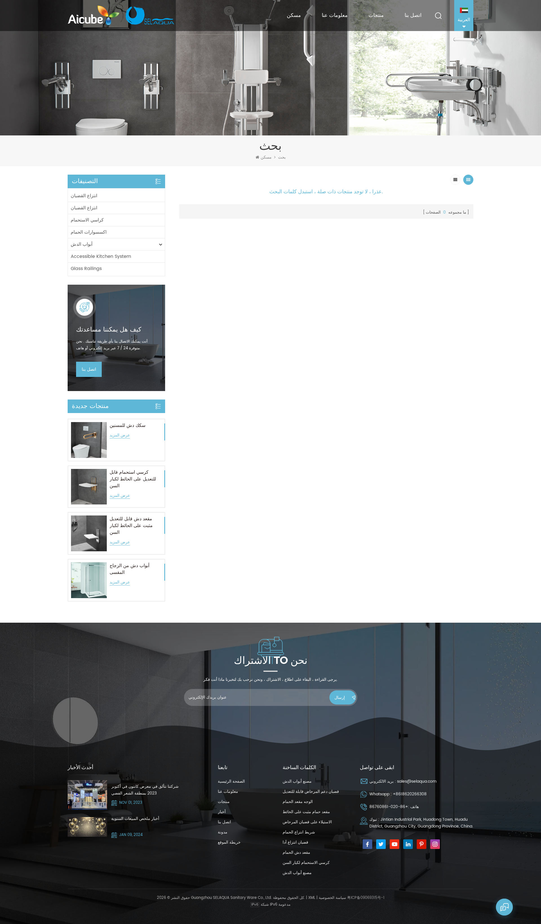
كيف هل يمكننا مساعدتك (108, 329)
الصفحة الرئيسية (231, 781)
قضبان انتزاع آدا (295, 842)
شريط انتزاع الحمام (299, 832)
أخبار (222, 812)
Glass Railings (86, 268)
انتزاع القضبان (84, 195)
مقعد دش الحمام (296, 852)
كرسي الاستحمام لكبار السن (306, 862)
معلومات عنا (335, 15)
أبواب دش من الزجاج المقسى (129, 569)
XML (311, 898)
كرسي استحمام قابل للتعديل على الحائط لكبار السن (133, 479)
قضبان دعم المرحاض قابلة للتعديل (311, 791)
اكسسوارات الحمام (89, 232)
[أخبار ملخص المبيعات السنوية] (87, 827)
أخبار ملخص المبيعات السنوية (135, 818)
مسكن (294, 15)
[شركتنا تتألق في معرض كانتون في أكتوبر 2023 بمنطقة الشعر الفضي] (87, 795)
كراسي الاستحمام (87, 220)
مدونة (222, 832)
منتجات (376, 15)
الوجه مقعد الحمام (298, 801)
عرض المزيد (120, 435)
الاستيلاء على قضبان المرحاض (307, 822)
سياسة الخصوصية (332, 898)
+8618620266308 (410, 794)
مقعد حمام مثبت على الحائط (306, 812)
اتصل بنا (413, 15)
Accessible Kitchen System (101, 256)
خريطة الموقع (229, 842)
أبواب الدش (81, 244)
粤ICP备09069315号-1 (365, 898)
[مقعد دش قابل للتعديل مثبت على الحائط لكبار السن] (89, 533)
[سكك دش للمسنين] (89, 440)
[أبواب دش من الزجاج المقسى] (89, 580)
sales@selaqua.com (416, 781)
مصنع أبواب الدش (297, 781)
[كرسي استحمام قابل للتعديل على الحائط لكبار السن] (89, 487)
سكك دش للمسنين (127, 425)
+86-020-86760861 (388, 807)
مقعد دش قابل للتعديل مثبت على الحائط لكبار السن (131, 525)
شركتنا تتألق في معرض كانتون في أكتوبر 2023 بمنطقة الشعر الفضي (145, 789)
